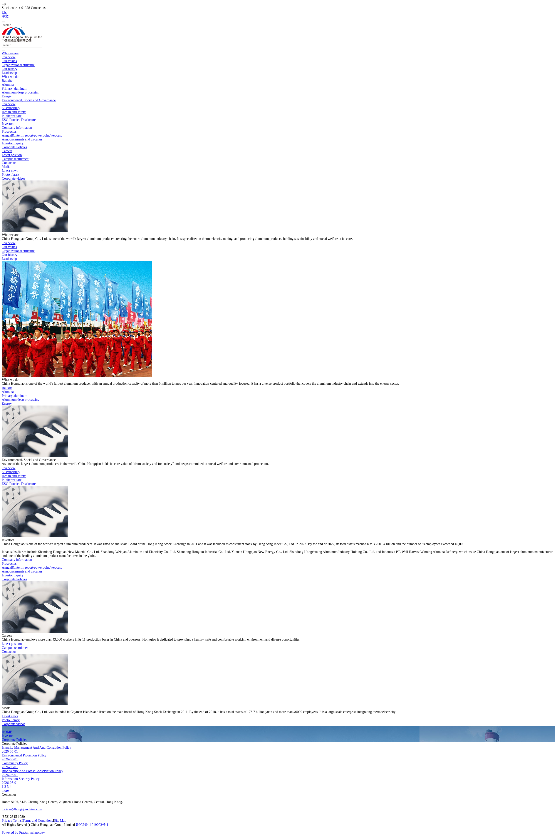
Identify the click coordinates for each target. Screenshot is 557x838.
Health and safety (14, 112)
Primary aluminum (14, 88)
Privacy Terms (12, 820)
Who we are (10, 53)
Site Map (60, 820)
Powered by (10, 832)
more (5, 790)
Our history (9, 69)
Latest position (12, 155)
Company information (17, 127)
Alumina (8, 84)
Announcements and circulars (22, 139)
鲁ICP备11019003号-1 (92, 824)
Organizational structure (18, 65)
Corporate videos (13, 178)
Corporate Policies (14, 147)
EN (4, 12)
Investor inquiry (12, 143)
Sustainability (11, 108)
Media (6, 167)
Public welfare (12, 116)
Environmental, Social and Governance (29, 100)
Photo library (11, 174)
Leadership (9, 73)
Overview (8, 57)
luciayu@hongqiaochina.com (22, 809)
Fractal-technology (32, 832)
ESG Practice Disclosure (19, 120)
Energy (7, 96)
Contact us (9, 163)
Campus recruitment (15, 159)
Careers (7, 151)
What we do (10, 76)
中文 (5, 16)
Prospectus (9, 131)
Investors (8, 123)
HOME (7, 732)
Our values (9, 61)
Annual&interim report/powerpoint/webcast (32, 135)
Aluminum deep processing (20, 92)
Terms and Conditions (38, 820)
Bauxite (7, 80)
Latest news (10, 170)
